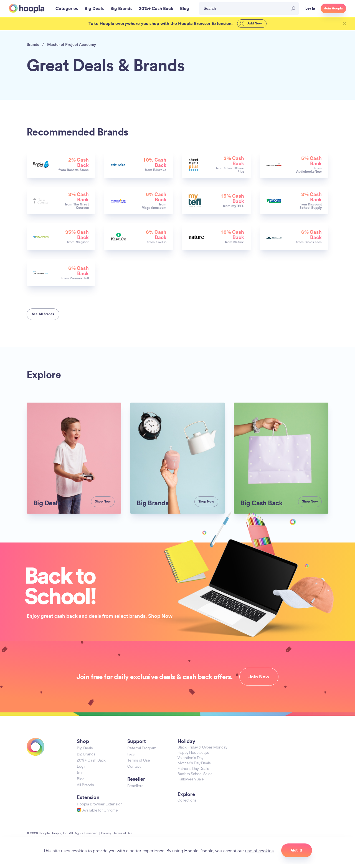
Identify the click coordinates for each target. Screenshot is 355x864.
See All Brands (43, 314)
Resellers (135, 785)
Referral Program (141, 748)
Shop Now (160, 615)
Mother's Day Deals (194, 762)
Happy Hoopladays (193, 752)
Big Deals (85, 748)
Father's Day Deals (193, 768)
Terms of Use (138, 760)
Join (80, 772)
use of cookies (259, 850)
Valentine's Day (190, 757)
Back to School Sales (195, 773)
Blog (81, 779)
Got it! (296, 850)
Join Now (258, 677)
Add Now (254, 23)
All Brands (85, 785)
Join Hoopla (333, 8)
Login (82, 766)
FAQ (131, 754)
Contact (134, 766)
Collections (187, 800)
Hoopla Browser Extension (100, 804)
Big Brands (86, 754)
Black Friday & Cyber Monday (202, 747)
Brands (33, 44)
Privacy (106, 832)
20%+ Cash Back (91, 760)
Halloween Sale (191, 779)
